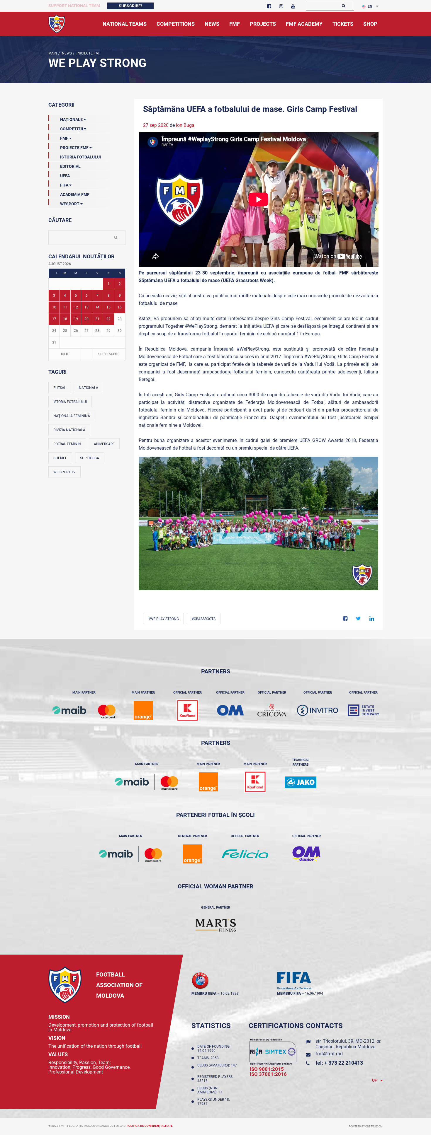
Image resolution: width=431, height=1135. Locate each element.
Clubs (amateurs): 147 (217, 1067)
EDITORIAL (70, 166)
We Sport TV (64, 472)
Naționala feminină (71, 416)
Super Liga (89, 458)
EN (370, 6)
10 (54, 307)
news (66, 53)
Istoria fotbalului (70, 402)
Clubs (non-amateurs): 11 (210, 1090)
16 (120, 307)
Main (52, 53)
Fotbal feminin (67, 444)
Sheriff (60, 458)
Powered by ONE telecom (366, 1126)
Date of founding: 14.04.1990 (213, 1048)
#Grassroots (204, 619)
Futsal (59, 388)
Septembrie (108, 354)
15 (108, 307)
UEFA (65, 175)
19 (76, 319)
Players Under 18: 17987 (213, 1102)
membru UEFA (203, 993)
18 (65, 319)
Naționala (88, 388)
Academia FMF (74, 194)
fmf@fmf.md (329, 1054)
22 (108, 319)
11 (65, 307)
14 (97, 307)
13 (86, 307)
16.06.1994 (314, 993)
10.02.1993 (229, 993)
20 (86, 319)
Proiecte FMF (88, 53)
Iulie (65, 354)
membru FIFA (289, 993)
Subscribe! (130, 6)
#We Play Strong (163, 619)
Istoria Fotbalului (80, 157)
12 (76, 307)
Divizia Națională (69, 430)
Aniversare (104, 444)
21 (97, 319)
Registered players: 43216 (215, 1079)
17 (54, 319)
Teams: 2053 (208, 1058)
